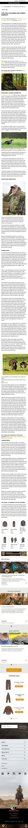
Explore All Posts (14, 670)
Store (3, 766)
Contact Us (4, 768)
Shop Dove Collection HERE (14, 2)
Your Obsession (7, 6)
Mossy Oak (11, 622)
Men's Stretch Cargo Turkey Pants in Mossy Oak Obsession (13, 437)
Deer (2, 662)
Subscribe (22, 727)
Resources (4, 763)
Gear (5, 662)
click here (19, 20)
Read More (4, 583)
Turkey (2, 584)
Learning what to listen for (7, 95)
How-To (6, 584)
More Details (19, 686)
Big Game (3, 622)
